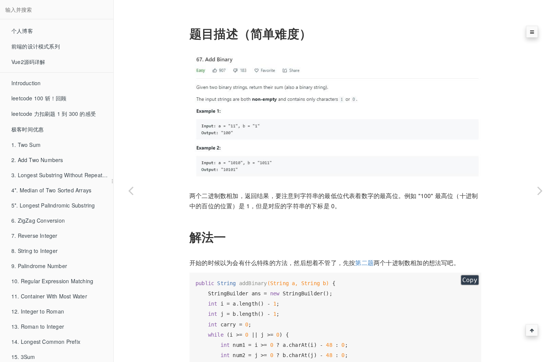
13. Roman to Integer (37, 326)
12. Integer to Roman (37, 311)
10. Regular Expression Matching (52, 281)
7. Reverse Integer (34, 235)
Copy (469, 280)
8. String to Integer (34, 250)
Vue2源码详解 (28, 62)
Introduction (26, 83)
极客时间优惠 (27, 129)
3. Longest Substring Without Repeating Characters (62, 175)
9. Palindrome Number (39, 266)
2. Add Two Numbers (37, 160)
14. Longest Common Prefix (45, 341)
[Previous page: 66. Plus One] (131, 190)
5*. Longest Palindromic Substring (53, 205)
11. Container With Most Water (49, 296)
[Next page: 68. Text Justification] (540, 190)
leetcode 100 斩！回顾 (38, 98)
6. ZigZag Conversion (38, 220)
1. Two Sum (26, 144)
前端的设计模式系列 (35, 46)
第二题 (364, 262)
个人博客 (22, 30)
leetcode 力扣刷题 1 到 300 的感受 (53, 113)
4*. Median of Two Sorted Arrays (51, 190)
